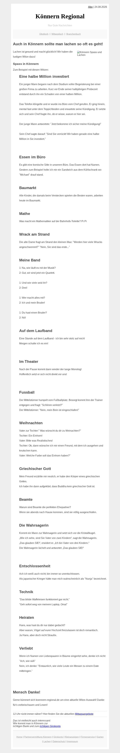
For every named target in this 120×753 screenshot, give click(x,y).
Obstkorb (43, 34)
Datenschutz (59, 741)
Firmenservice (88, 737)
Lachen (47, 741)
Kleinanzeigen (72, 737)
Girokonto (58, 737)
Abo (90, 7)
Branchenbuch (73, 34)
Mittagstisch (57, 34)
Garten (100, 737)
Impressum (72, 741)
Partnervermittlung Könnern (38, 737)
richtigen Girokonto (50, 726)
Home (19, 737)
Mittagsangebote (84, 714)
